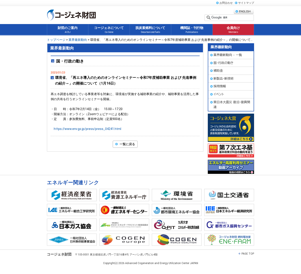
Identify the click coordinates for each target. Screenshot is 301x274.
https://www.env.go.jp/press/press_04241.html (87, 129)
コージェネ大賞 (231, 128)
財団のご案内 (68, 29)
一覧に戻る (127, 144)
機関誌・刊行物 (191, 29)
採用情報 (220, 86)
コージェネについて (109, 29)
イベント (219, 94)
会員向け (233, 29)
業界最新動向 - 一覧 (228, 54)
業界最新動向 (78, 39)
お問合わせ (226, 2)
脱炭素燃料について (150, 29)
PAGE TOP (248, 253)
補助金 (218, 70)
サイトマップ (246, 2)
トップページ (56, 39)
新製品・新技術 (224, 78)
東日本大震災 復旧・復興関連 (232, 105)
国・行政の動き (224, 62)
